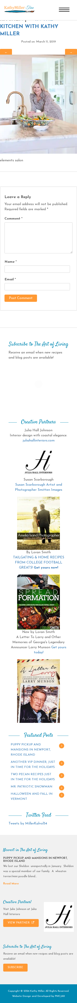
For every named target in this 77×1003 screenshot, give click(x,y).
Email (10, 279)
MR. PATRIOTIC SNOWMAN (31, 786)
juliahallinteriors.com (39, 440)
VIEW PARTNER (19, 922)
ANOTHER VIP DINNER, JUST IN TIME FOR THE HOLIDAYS (33, 764)
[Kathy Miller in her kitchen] (38, 104)
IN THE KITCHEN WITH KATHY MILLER (29, 27)
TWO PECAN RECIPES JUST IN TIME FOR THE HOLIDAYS (33, 777)
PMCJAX (60, 996)
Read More (11, 883)
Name (10, 262)
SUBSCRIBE (15, 967)
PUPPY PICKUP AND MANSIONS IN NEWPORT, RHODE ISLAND (31, 749)
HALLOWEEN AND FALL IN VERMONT (32, 796)
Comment (13, 218)
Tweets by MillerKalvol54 (28, 823)
